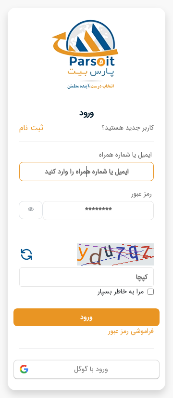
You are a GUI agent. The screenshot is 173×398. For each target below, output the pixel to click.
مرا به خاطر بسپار (121, 292)
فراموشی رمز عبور (131, 331)
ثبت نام (31, 128)
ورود (86, 317)
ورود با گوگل (91, 369)
